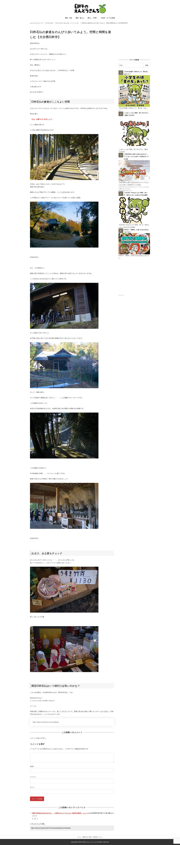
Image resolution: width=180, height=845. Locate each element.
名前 (32, 766)
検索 (146, 65)
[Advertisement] (134, 42)
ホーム (80, 837)
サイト (32, 787)
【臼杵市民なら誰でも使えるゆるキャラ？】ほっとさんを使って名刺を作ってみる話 (136, 156)
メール (33, 777)
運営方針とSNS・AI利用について (92, 837)
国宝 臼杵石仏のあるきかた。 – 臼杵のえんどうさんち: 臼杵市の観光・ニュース (60, 813)
